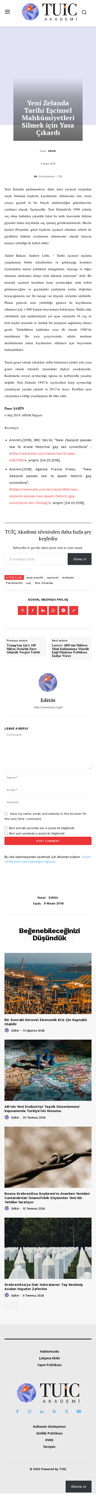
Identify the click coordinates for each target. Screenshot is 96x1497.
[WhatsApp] (53, 610)
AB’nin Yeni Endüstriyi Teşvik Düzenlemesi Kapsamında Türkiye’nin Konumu (41, 1108)
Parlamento (14, 582)
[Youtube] (79, 1412)
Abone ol (79, 558)
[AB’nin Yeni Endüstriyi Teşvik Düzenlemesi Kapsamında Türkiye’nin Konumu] (48, 1070)
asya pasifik (35, 577)
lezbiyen (68, 577)
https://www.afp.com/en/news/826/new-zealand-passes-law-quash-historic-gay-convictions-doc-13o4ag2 (44, 496)
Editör (52, 150)
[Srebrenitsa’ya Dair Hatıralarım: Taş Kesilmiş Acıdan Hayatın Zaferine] (48, 1248)
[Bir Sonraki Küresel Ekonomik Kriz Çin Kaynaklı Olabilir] (48, 983)
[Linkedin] (42, 610)
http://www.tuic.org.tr (48, 707)
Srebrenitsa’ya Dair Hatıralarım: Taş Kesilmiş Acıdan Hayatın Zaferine (43, 1286)
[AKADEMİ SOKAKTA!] (49, 11)
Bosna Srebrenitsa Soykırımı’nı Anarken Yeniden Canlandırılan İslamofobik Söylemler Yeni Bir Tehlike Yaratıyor (47, 1197)
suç (28, 582)
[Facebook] (32, 610)
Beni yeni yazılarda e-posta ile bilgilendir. (37, 833)
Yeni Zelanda (44, 582)
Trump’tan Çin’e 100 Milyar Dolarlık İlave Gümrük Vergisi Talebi (23, 649)
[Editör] (48, 682)
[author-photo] (7, 1030)
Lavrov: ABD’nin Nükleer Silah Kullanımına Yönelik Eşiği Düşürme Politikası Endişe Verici (70, 651)
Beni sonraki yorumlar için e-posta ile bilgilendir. (42, 828)
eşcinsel (53, 577)
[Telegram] (63, 610)
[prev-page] (7, 1305)
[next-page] (14, 1305)
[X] (22, 610)
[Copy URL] (73, 610)
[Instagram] (30, 1412)
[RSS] (54, 1412)
